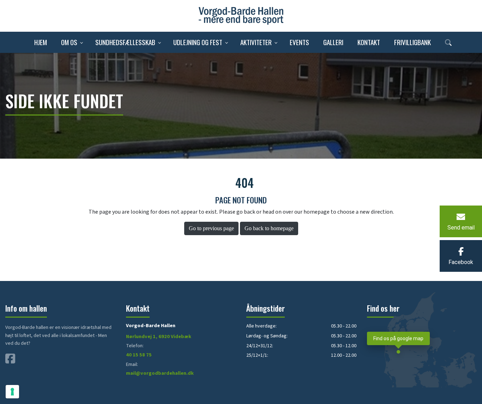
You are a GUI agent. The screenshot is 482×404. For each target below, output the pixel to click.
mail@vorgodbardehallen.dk (160, 373)
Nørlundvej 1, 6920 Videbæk (158, 336)
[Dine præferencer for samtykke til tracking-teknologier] (12, 391)
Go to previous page (211, 228)
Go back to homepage (269, 228)
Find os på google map (398, 338)
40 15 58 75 (139, 355)
